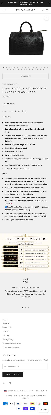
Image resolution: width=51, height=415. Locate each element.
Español (40, 391)
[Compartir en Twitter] (19, 111)
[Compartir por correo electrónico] (26, 111)
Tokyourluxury (10, 84)
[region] (25, 290)
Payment (6, 331)
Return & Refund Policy (11, 344)
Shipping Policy (8, 103)
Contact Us (6, 327)
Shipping (5, 335)
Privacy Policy (7, 339)
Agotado (25, 76)
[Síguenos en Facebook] (3, 383)
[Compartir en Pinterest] (22, 111)
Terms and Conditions (11, 348)
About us (6, 323)
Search (5, 319)
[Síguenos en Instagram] (10, 383)
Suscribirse (13, 374)
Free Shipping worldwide (25, 287)
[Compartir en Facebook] (15, 111)
